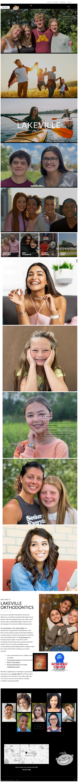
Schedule (69, 2)
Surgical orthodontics (13, 664)
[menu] (31, 5)
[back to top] (75, 780)
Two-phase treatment (14, 660)
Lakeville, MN (15, 674)
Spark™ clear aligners (13, 662)
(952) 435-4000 (55, 2)
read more (39, 726)
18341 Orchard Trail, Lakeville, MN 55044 (26, 767)
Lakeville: (49, 2)
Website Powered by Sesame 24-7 (8, 780)
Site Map (17, 780)
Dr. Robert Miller (19, 628)
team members (23, 637)
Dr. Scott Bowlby (6, 628)
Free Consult (5, 7)
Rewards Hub (63, 2)
